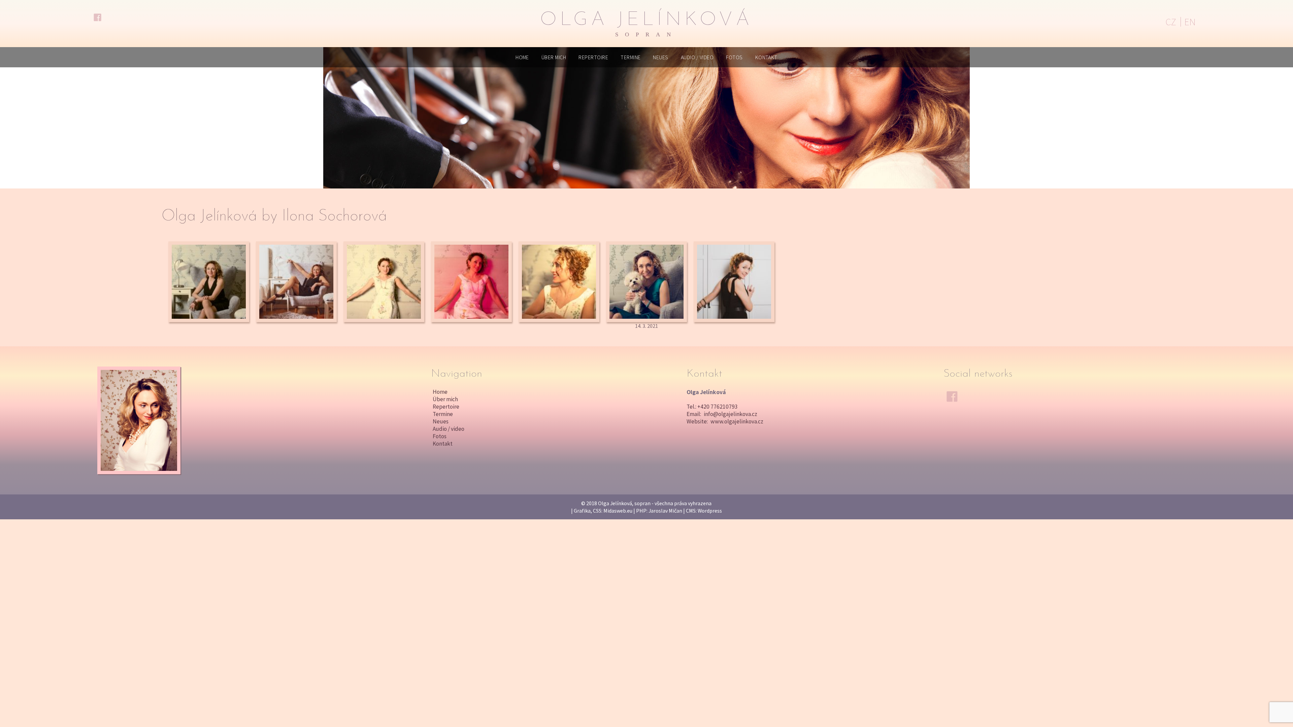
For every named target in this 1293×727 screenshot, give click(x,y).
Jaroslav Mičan (665, 510)
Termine (630, 57)
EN (1190, 22)
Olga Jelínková (646, 24)
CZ (1170, 22)
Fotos (734, 57)
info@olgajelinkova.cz (730, 414)
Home (522, 57)
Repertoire (593, 57)
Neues (660, 57)
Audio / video (697, 57)
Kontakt (766, 57)
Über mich (553, 57)
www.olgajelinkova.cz (736, 421)
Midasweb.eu (617, 510)
